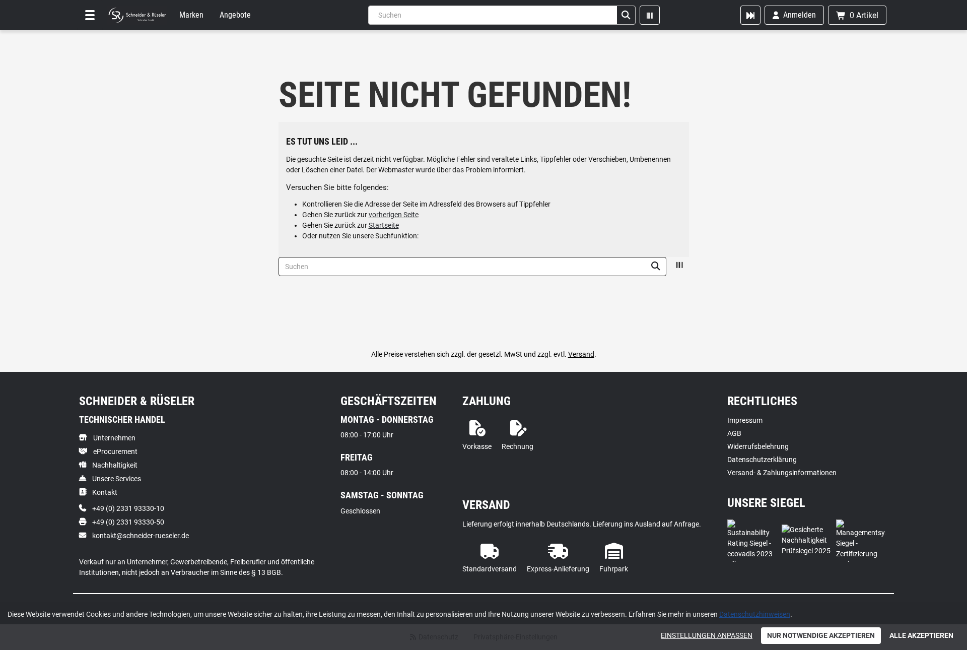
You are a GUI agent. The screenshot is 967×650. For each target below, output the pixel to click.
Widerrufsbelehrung (758, 446)
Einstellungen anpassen (706, 635)
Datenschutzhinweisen (754, 614)
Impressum (745, 420)
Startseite (384, 225)
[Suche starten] (626, 15)
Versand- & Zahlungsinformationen (782, 473)
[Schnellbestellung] (750, 15)
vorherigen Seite (394, 215)
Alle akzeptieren (921, 635)
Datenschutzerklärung (762, 460)
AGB (734, 433)
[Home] (137, 15)
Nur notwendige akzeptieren (821, 635)
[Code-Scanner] (650, 15)
